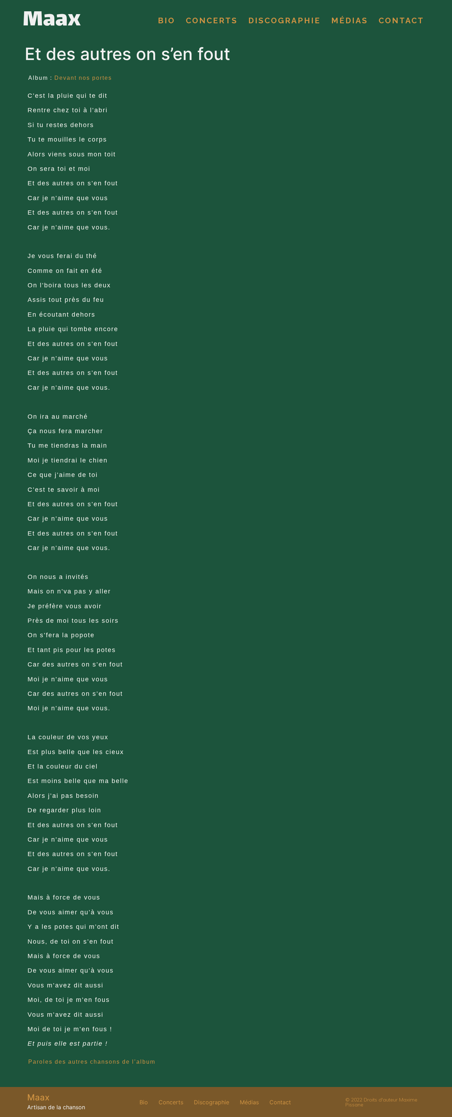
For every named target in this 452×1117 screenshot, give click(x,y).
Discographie (284, 20)
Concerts (212, 20)
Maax (52, 20)
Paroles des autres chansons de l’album (91, 1062)
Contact (401, 20)
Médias (349, 20)
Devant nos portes (83, 78)
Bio (166, 20)
